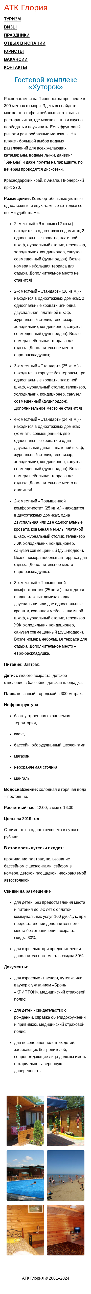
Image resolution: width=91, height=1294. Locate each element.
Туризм (12, 19)
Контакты (15, 67)
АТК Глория (26, 7)
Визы (10, 27)
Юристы (14, 51)
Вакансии (16, 59)
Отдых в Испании (25, 43)
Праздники (17, 35)
